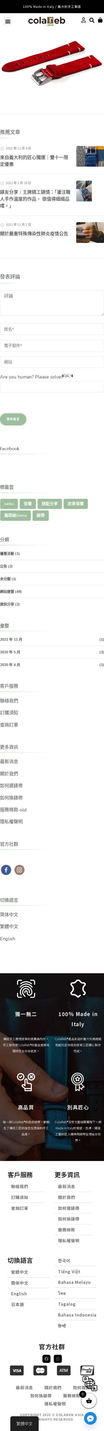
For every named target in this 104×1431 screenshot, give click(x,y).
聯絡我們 (9, 701)
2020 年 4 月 (10, 664)
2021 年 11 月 (11, 639)
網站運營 (7, 591)
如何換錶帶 (11, 798)
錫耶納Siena (15, 515)
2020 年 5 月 (10, 652)
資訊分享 (7, 604)
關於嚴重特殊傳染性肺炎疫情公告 (34, 234)
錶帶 (41, 515)
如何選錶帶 (11, 786)
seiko (9, 504)
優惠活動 (7, 553)
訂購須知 (9, 713)
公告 (3, 566)
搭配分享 (50, 504)
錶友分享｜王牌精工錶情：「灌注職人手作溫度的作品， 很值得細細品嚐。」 (35, 199)
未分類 (5, 579)
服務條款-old (13, 810)
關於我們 (9, 774)
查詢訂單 (9, 725)
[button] (8, 21)
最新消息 (9, 762)
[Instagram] (58, 1359)
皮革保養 (76, 504)
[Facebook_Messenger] (90, 1418)
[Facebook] (46, 1359)
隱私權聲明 (11, 822)
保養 (28, 504)
